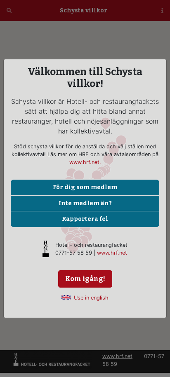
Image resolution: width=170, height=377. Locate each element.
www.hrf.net (112, 253)
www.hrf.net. (85, 162)
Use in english (91, 298)
